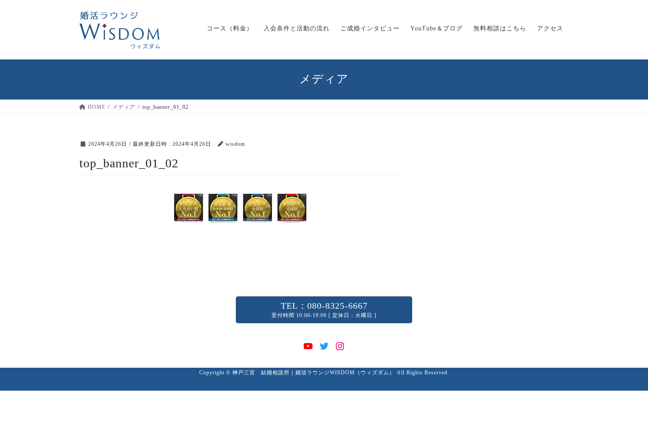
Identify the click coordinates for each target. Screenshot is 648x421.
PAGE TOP (625, 400)
